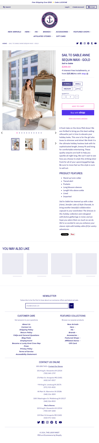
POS (39, 435)
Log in (67, 7)
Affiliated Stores (72, 341)
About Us (26, 324)
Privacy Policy (26, 349)
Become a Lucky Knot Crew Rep (26, 343)
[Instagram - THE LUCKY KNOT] (85, 43)
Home (4, 43)
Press (26, 346)
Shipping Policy (26, 330)
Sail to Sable (67, 63)
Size (63, 80)
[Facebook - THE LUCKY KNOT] (81, 43)
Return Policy (26, 332)
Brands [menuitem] (47, 32)
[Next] (55, 133)
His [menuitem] (36, 32)
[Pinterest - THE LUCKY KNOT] (88, 43)
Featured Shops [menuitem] (81, 32)
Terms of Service (26, 351)
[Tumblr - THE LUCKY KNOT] (92, 43)
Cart (92, 7)
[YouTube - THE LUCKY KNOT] (95, 43)
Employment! (26, 341)
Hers (72, 327)
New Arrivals (72, 324)
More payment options (78, 118)
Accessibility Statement (26, 354)
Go (71, 305)
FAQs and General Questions (26, 335)
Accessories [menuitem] (62, 32)
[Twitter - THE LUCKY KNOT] (77, 43)
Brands (72, 332)
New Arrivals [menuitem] (14, 32)
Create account (78, 7)
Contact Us (26, 327)
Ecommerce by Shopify (53, 435)
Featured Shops (72, 338)
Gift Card (73, 343)
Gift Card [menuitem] (61, 36)
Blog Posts (26, 338)
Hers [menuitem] (27, 32)
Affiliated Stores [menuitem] (42, 36)
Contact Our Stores (55, 366)
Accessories (72, 335)
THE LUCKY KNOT (52, 432)
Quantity (65, 93)
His (72, 330)
